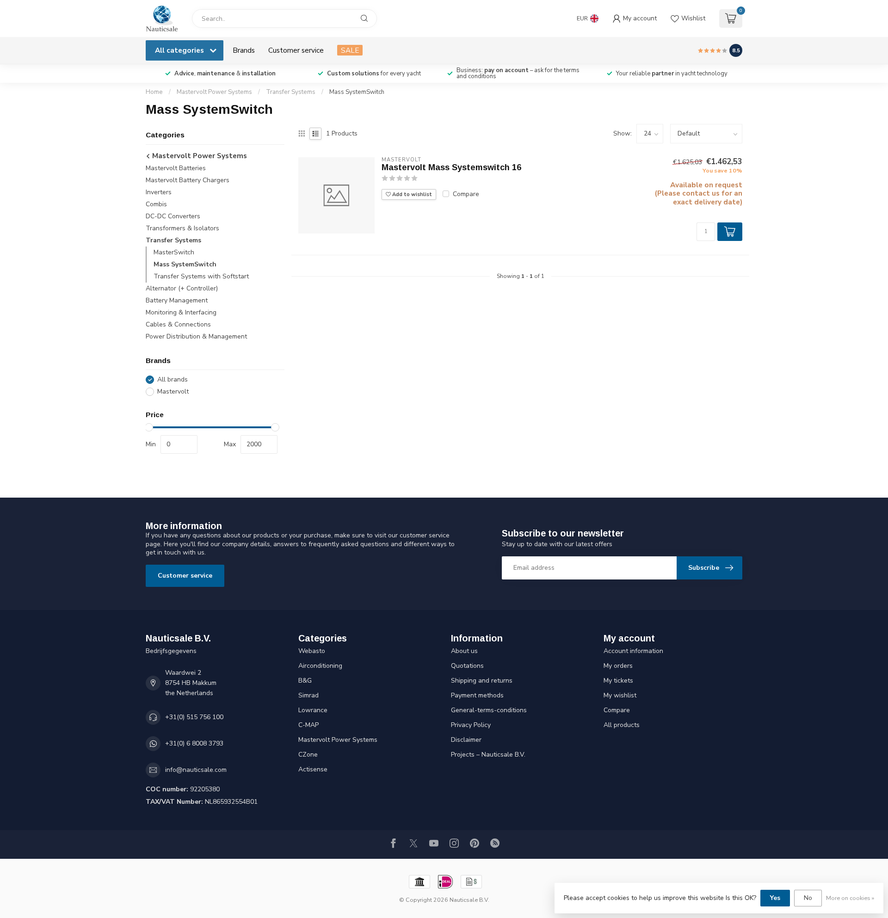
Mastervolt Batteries (176, 168)
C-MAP (308, 725)
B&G (305, 680)
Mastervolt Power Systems (214, 92)
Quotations (467, 665)
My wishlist (620, 695)
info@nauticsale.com (196, 769)
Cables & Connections (178, 324)
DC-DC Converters (173, 216)
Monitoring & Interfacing (181, 312)
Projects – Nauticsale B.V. (488, 754)
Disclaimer (466, 739)
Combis (156, 204)
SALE (350, 50)
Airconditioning (320, 665)
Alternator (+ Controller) (182, 288)
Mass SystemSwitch (356, 92)
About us (464, 651)
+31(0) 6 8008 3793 (194, 743)
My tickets (618, 680)
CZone (308, 754)
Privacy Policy (471, 725)
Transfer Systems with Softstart (201, 276)
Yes (775, 897)
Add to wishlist (411, 194)
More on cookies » (850, 898)
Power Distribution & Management (196, 336)
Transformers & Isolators (182, 228)
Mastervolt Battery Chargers (187, 180)
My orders (618, 665)
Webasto (311, 651)
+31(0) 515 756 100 (194, 717)
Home (154, 92)
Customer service (296, 50)
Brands (244, 50)
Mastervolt (173, 391)
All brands (172, 379)
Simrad (308, 695)
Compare (466, 194)
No (808, 897)
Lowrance (312, 710)
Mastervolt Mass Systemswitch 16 (451, 167)
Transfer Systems (290, 92)
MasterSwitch (174, 252)
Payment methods (477, 695)
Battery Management (177, 300)
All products (622, 725)
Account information (633, 651)
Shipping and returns (481, 680)
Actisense (312, 769)
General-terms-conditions (489, 710)
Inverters (159, 192)
